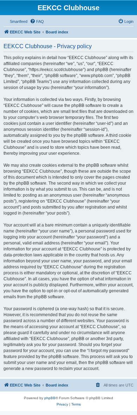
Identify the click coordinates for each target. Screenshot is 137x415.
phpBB (50, 398)
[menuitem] (37, 21)
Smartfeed (18, 21)
